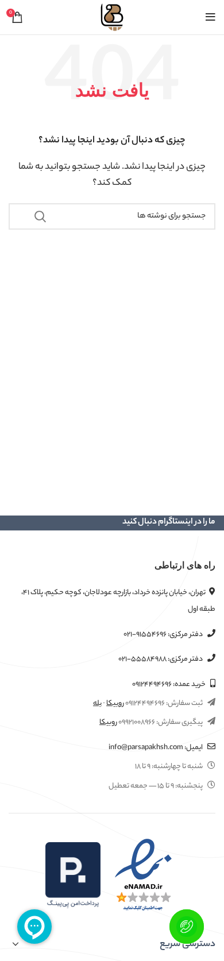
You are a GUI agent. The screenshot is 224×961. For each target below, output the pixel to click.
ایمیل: (156, 748)
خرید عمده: (169, 685)
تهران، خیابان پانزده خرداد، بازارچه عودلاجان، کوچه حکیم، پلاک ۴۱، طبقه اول (118, 601)
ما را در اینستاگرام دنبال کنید (168, 522)
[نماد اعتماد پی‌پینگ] (73, 875)
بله (97, 704)
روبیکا (115, 704)
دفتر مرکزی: (163, 635)
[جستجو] (40, 216)
